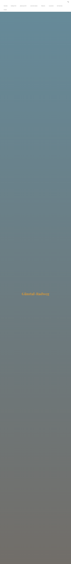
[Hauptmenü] (68, 2)
